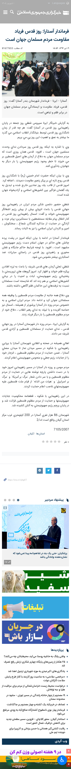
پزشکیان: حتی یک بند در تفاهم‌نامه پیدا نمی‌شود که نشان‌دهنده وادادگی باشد (40, 555)
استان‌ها (40, 434)
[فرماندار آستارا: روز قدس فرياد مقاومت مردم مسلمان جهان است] (35, 74)
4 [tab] (5, 500)
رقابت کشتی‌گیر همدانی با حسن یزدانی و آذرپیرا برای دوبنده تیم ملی (37, 731)
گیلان (31, 434)
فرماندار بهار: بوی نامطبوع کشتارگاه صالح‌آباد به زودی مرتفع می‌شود (34, 712)
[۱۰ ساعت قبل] (35, 527)
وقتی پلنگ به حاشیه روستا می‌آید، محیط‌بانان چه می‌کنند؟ (34, 656)
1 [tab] (18, 500)
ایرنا (39, 13)
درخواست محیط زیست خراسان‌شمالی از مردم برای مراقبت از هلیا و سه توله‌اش (33, 688)
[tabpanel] (35, 536)
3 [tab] (9, 500)
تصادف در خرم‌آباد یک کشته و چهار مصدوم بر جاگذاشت (36, 705)
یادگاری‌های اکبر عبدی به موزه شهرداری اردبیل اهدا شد (36, 671)
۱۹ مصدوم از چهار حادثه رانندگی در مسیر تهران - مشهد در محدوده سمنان (36, 697)
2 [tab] (14, 500)
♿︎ (62, 759)
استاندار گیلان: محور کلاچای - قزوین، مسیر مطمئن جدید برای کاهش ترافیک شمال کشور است (35, 721)
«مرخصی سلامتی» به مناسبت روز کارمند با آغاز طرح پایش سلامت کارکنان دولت (35, 679)
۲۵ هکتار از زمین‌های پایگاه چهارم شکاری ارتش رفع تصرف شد (34, 664)
